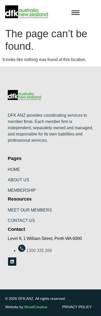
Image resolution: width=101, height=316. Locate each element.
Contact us (21, 220)
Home (14, 169)
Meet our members (30, 210)
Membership (22, 190)
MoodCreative (35, 307)
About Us (18, 180)
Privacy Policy (77, 307)
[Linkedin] (12, 261)
